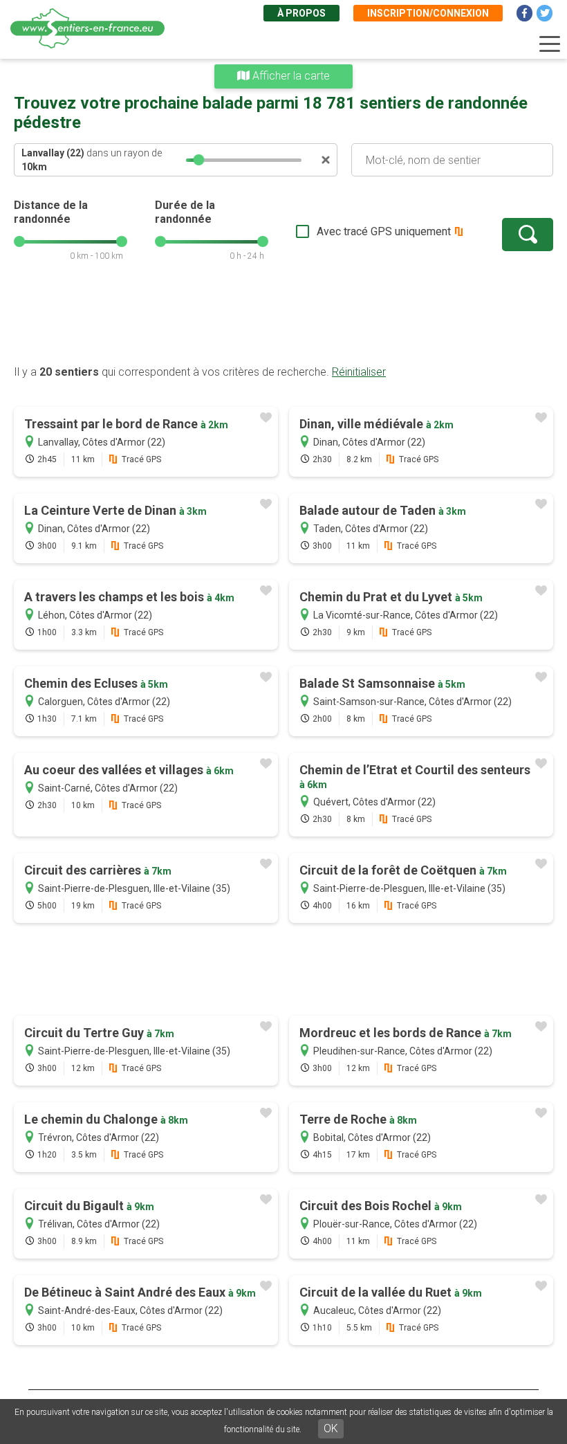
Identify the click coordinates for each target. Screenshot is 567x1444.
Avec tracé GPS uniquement (384, 231)
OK (331, 1428)
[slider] (198, 159)
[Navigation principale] (549, 44)
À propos (301, 13)
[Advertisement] (283, 320)
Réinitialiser (359, 371)
